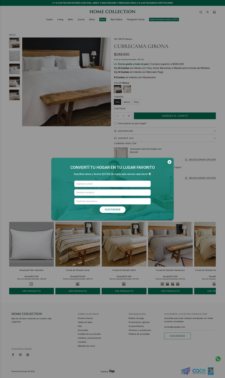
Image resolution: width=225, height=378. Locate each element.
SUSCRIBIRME (112, 209)
